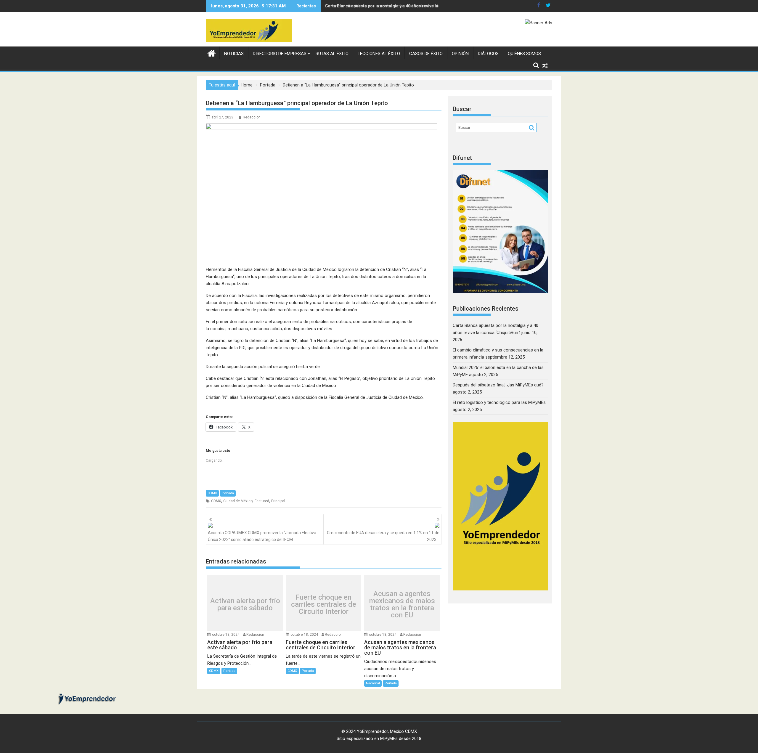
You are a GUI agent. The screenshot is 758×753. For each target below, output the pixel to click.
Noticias (234, 53)
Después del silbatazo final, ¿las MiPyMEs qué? (498, 385)
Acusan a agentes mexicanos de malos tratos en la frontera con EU (402, 604)
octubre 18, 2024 (226, 634)
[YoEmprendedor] (211, 52)
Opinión (460, 53)
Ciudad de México (238, 501)
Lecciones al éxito (379, 53)
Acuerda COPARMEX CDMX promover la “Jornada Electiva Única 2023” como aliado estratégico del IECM (262, 536)
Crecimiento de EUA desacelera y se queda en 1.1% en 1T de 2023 (383, 536)
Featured (262, 501)
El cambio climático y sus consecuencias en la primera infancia (387, 6)
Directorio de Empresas (279, 53)
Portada (228, 493)
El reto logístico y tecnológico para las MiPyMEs (499, 402)
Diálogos (488, 53)
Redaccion (252, 117)
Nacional (373, 683)
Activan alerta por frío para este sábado (245, 604)
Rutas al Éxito (332, 53)
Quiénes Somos (524, 53)
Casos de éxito (426, 53)
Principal (278, 501)
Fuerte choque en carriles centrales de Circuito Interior (323, 604)
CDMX (212, 493)
